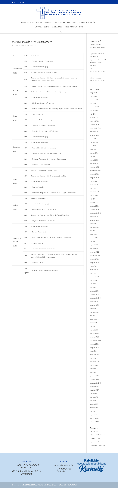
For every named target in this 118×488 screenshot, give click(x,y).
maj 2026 (93, 103)
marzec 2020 (94, 365)
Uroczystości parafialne (97, 445)
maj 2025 (93, 146)
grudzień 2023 (94, 206)
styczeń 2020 (94, 372)
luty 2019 (93, 411)
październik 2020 (95, 340)
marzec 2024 (94, 195)
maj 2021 (93, 315)
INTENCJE (21, 45)
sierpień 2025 (94, 135)
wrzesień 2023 (94, 216)
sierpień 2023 (94, 220)
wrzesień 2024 (94, 174)
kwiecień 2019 (94, 404)
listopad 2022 (94, 252)
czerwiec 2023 (94, 227)
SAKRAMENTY (57, 27)
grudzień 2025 (94, 121)
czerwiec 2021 (94, 312)
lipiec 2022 (93, 266)
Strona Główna (27, 22)
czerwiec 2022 (94, 270)
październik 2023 (95, 213)
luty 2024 (93, 199)
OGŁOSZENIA (95, 438)
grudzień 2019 (94, 376)
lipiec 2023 (93, 224)
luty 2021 (93, 326)
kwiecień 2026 (94, 107)
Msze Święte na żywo (74, 27)
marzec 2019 (94, 408)
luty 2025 (93, 156)
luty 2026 (93, 114)
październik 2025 (95, 128)
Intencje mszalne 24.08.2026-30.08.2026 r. (97, 47)
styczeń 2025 (94, 160)
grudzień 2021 (94, 291)
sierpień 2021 (94, 305)
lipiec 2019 (93, 393)
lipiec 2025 (93, 139)
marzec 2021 (94, 323)
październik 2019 (95, 383)
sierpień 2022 (94, 262)
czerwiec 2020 (94, 354)
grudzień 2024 (94, 163)
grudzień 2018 (94, 418)
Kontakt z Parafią (44, 22)
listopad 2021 (94, 294)
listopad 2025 (94, 124)
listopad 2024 (94, 167)
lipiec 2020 (93, 351)
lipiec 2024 (93, 181)
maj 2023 (93, 231)
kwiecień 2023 (94, 234)
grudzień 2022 (94, 248)
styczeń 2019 (94, 415)
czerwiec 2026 (94, 100)
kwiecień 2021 (94, 319)
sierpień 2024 (94, 177)
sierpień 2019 (94, 390)
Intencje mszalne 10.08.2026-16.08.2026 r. (97, 80)
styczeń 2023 (94, 245)
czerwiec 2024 (94, 185)
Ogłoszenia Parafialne (66, 22)
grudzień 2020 (94, 333)
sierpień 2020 (94, 347)
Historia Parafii (42, 27)
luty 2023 (93, 241)
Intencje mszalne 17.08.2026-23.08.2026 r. (97, 71)
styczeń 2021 (94, 330)
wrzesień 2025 (94, 132)
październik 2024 (95, 170)
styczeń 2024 (94, 202)
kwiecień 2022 (94, 277)
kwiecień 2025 (94, 149)
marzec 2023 (94, 238)
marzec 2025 (94, 153)
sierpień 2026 (94, 93)
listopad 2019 (94, 379)
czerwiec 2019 (94, 397)
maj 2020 (93, 358)
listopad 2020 (94, 337)
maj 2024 (93, 188)
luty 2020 (93, 369)
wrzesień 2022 (94, 259)
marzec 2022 (94, 280)
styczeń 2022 (94, 287)
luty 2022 (93, 284)
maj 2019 (93, 400)
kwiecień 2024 (94, 192)
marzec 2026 (94, 110)
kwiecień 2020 (94, 362)
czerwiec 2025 (94, 142)
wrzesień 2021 (94, 301)
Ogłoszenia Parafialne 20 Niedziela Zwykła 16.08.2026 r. (98, 62)
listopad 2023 (94, 209)
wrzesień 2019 (94, 386)
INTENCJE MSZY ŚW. (87, 22)
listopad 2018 (94, 422)
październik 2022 (95, 255)
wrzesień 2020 (94, 344)
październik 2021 (95, 298)
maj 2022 (93, 273)
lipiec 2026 (93, 96)
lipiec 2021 (93, 308)
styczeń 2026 (94, 117)
